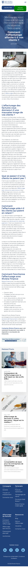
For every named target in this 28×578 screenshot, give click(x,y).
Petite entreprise (14, 28)
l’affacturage (9, 93)
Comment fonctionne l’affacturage (6, 522)
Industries (18, 526)
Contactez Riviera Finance (10, 328)
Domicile (5, 490)
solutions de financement (10, 319)
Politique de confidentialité (10, 556)
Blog (16, 518)
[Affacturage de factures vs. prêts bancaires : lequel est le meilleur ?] (14, 416)
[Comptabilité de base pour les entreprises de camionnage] (14, 459)
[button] (25, 2)
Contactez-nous (20, 529)
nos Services (6, 536)
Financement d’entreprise (14, 23)
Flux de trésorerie (13, 25)
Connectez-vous (8, 497)
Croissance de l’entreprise (13, 20)
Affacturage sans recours (14, 17)
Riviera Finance (6, 281)
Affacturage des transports (11, 443)
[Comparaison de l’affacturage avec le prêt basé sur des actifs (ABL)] (14, 372)
